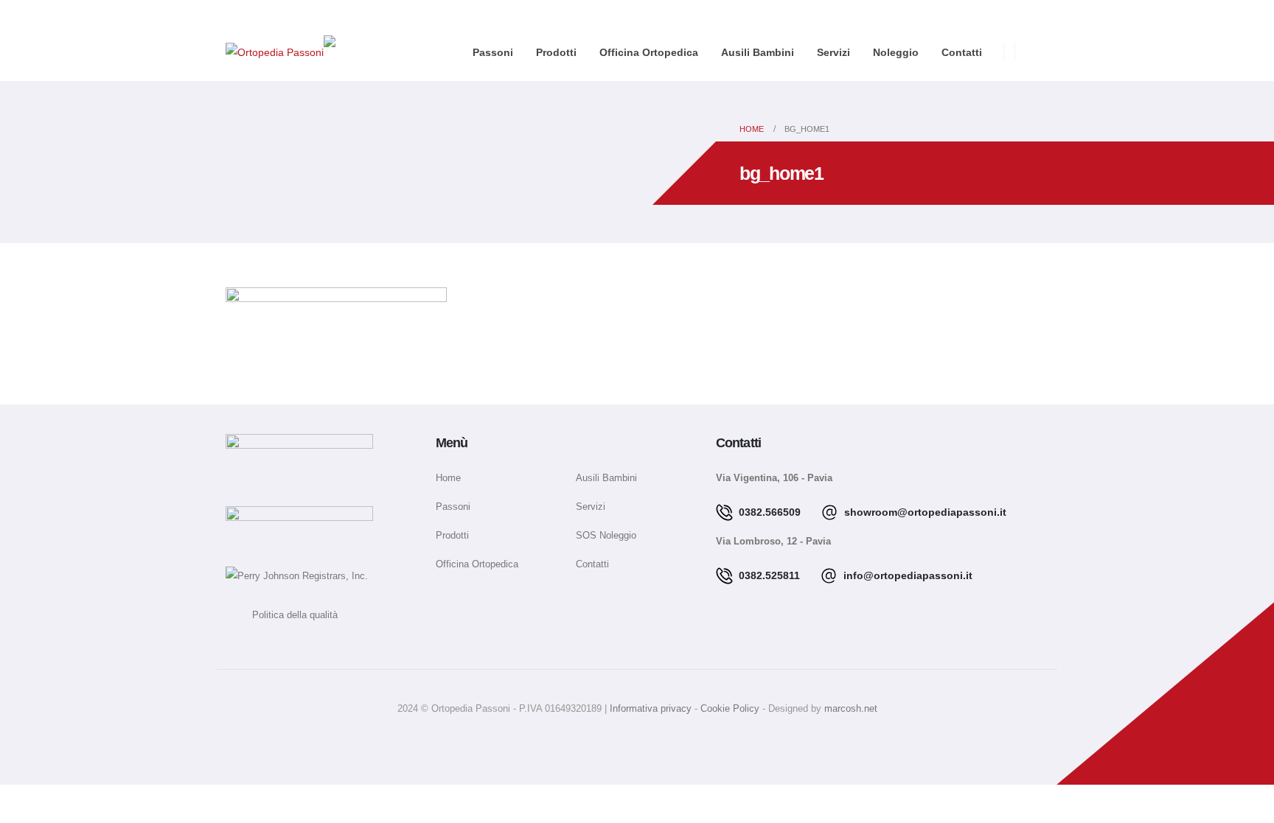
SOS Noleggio (606, 535)
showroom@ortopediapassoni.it (923, 512)
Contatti (961, 52)
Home (448, 478)
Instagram (654, 740)
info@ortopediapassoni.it (906, 575)
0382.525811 (768, 575)
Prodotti (556, 52)
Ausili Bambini (757, 52)
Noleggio (896, 52)
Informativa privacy (652, 709)
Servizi (833, 52)
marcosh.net (850, 709)
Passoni (493, 52)
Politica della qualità (282, 615)
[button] (1039, 53)
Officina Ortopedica (648, 52)
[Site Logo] (275, 51)
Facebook (620, 740)
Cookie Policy (731, 709)
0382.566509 (768, 512)
